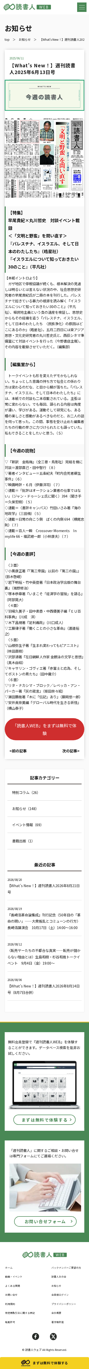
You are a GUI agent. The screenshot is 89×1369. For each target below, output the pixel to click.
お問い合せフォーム (45, 1221)
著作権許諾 (57, 1322)
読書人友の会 (58, 1276)
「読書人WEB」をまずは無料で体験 (44, 729)
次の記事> (71, 750)
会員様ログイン (60, 1294)
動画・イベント (13, 1276)
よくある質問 (12, 1286)
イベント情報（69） (28, 824)
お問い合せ (11, 1294)
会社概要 (56, 1313)
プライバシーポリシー (63, 1304)
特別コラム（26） (26, 792)
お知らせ (56, 1286)
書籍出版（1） (23, 840)
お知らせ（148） (25, 808)
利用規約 (10, 1304)
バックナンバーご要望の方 (66, 1267)
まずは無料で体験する (45, 1120)
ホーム (9, 1267)
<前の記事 (18, 750)
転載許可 (10, 1322)
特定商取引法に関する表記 (20, 1313)
